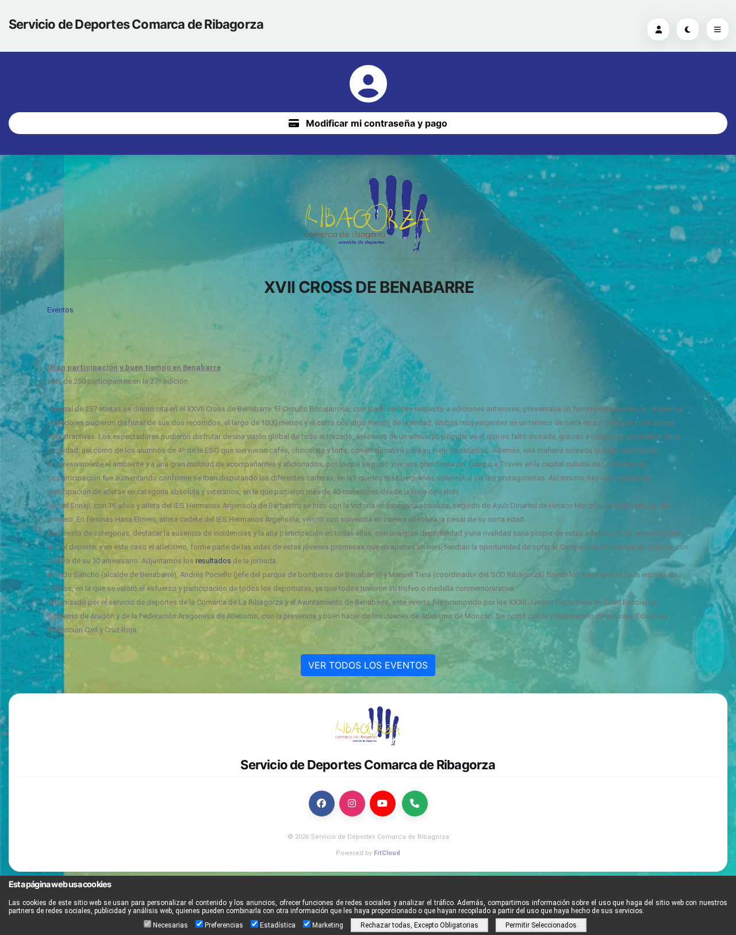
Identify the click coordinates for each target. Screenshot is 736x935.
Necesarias (170, 925)
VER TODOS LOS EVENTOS (368, 665)
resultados (212, 560)
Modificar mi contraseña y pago (375, 123)
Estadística (278, 925)
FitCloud (387, 853)
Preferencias (224, 925)
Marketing (327, 925)
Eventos (60, 310)
